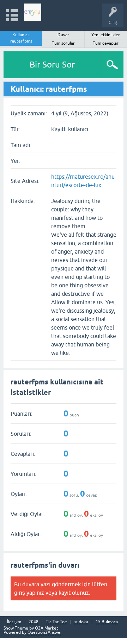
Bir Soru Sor (52, 64)
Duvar (63, 34)
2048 (33, 622)
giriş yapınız (29, 592)
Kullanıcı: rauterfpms (21, 38)
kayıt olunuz (74, 592)
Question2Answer (45, 632)
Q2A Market (46, 628)
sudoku (81, 622)
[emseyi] (32, 12)
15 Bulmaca (107, 622)
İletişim (14, 622)
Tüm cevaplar (106, 43)
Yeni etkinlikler (105, 34)
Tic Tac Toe (56, 622)
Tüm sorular (63, 43)
